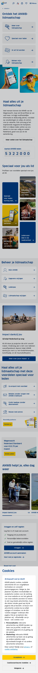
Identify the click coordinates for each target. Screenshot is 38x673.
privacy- (27, 647)
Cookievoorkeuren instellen (17, 663)
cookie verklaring (11, 649)
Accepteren (17, 657)
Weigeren (17, 668)
